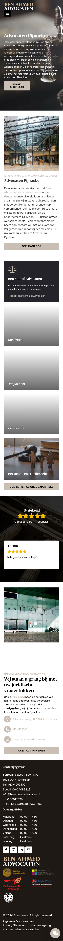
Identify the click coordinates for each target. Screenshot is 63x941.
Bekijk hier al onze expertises (31, 486)
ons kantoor (31, 246)
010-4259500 (19, 729)
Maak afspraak (17, 86)
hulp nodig (19, 696)
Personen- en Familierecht (27, 474)
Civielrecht (16, 428)
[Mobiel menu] (7, 13)
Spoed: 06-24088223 (16, 789)
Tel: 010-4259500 (14, 784)
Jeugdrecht (16, 384)
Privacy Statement (15, 925)
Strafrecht (16, 340)
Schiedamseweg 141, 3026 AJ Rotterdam (34, 719)
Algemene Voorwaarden (18, 921)
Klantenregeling (41, 925)
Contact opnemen (31, 750)
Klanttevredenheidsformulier (21, 929)
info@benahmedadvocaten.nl (28, 739)
